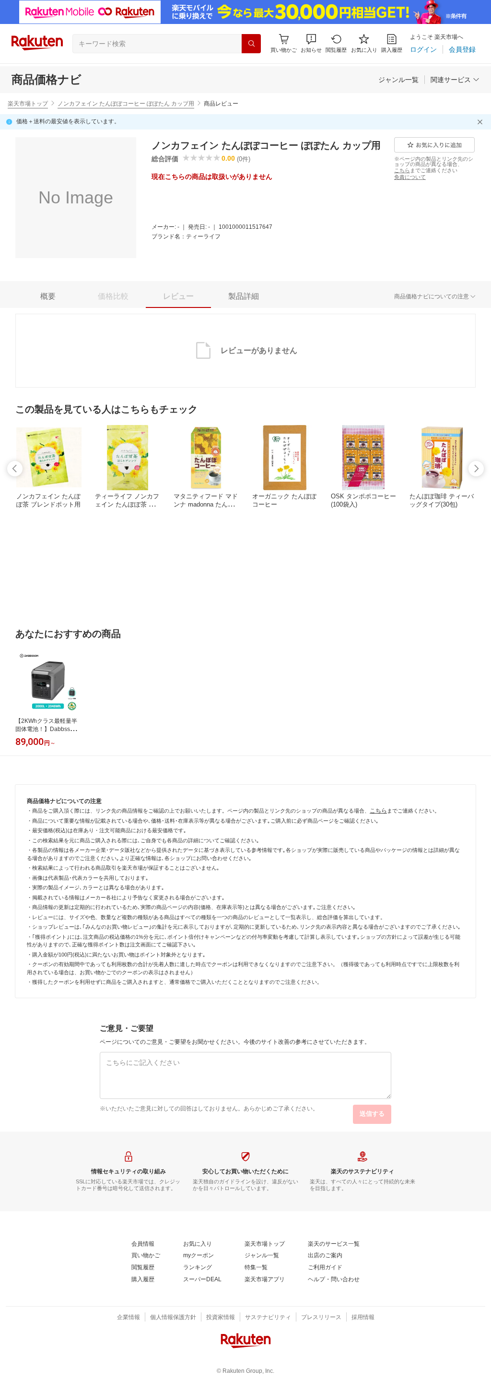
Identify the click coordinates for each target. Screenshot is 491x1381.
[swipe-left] (15, 468)
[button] (311, 43)
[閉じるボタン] (481, 122)
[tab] (48, 296)
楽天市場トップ (28, 103)
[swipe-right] (476, 468)
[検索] (251, 43)
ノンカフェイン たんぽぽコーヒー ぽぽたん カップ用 (126, 103)
